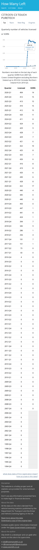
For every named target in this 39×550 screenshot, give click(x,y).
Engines (32, 22)
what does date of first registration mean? (20, 474)
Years (12, 22)
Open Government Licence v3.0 (22, 527)
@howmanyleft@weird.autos (15, 544)
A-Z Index (12, 8)
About (20, 8)
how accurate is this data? (27, 476)
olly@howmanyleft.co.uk (13, 542)
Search (3, 8)
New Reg (21, 22)
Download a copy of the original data (16, 520)
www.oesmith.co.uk (11, 547)
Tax (4, 22)
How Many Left (13, 3)
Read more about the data (12, 518)
